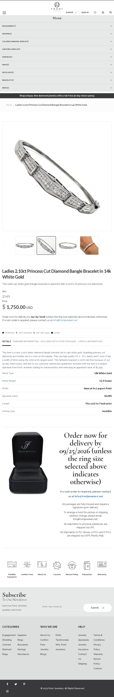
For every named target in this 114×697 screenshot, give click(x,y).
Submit (95, 607)
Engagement (9, 635)
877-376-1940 (43, 333)
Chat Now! (10, 333)
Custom (98, 668)
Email (57, 333)
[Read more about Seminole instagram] (7, 692)
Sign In (85, 12)
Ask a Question (25, 333)
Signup (69, 12)
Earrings (22, 649)
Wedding (7, 640)
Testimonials (62, 640)
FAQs (58, 635)
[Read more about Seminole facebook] (7, 684)
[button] (26, 245)
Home (9, 105)
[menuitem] (57, 26)
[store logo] (57, 7)
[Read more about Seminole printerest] (24, 684)
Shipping (82, 663)
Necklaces (23, 654)
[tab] (57, 18)
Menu (57, 18)
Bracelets (23, 644)
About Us (45, 635)
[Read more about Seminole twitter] (15, 684)
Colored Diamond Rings (6, 649)
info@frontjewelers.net (65, 320)
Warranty (98, 654)
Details (6, 341)
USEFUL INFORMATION (90, 341)
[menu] (57, 57)
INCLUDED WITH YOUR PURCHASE (58, 341)
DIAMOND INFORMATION (25, 341)
